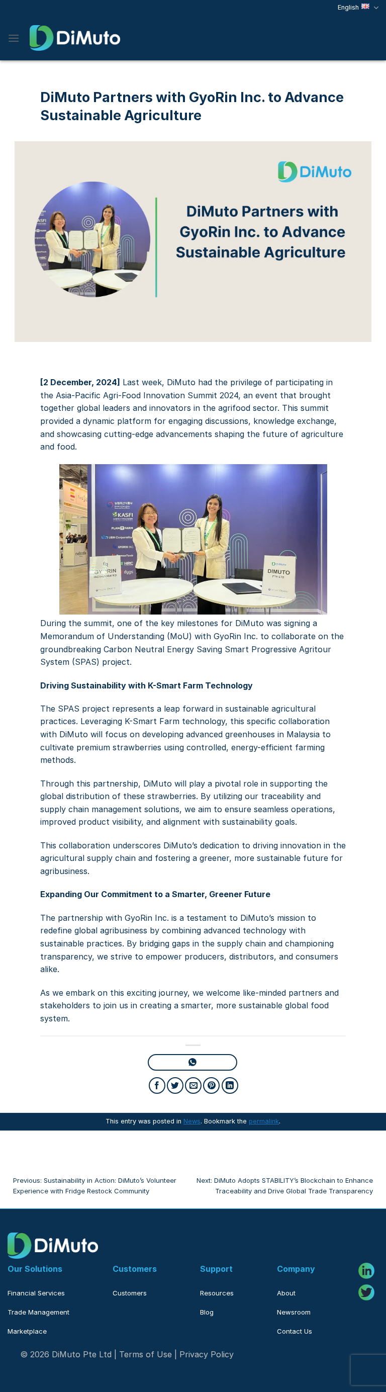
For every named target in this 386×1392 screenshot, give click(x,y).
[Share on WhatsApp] (192, 1062)
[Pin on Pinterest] (211, 1085)
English (348, 7)
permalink (264, 1121)
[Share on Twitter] (175, 1085)
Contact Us (294, 1331)
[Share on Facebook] (157, 1085)
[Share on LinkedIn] (230, 1085)
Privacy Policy (206, 1354)
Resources (217, 1293)
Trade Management (38, 1312)
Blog (207, 1312)
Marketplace (27, 1331)
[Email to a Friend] (193, 1085)
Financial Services (36, 1293)
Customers (130, 1293)
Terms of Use (145, 1354)
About (286, 1293)
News (192, 1121)
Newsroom (294, 1312)
